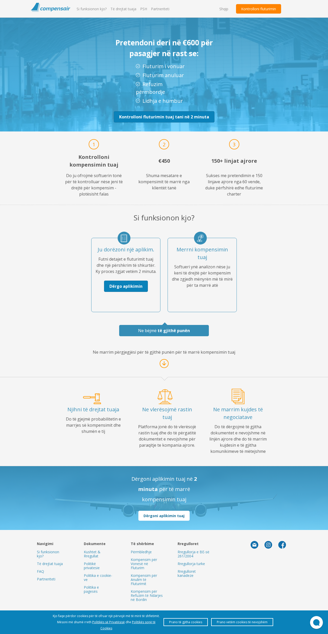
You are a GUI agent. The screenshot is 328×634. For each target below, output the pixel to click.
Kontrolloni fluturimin (258, 8)
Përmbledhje (141, 551)
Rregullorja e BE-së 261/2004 (193, 553)
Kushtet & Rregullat (92, 553)
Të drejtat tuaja (123, 8)
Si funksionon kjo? (92, 8)
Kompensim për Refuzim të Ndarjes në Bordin (147, 595)
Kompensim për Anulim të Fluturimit (144, 579)
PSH (143, 8)
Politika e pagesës (91, 589)
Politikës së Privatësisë (108, 622)
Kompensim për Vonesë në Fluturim (144, 563)
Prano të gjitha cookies (185, 622)
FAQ (40, 571)
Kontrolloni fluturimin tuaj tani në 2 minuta (164, 117)
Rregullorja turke (191, 563)
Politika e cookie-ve (98, 577)
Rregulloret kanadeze (187, 573)
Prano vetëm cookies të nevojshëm (242, 622)
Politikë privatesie (92, 565)
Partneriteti (160, 8)
